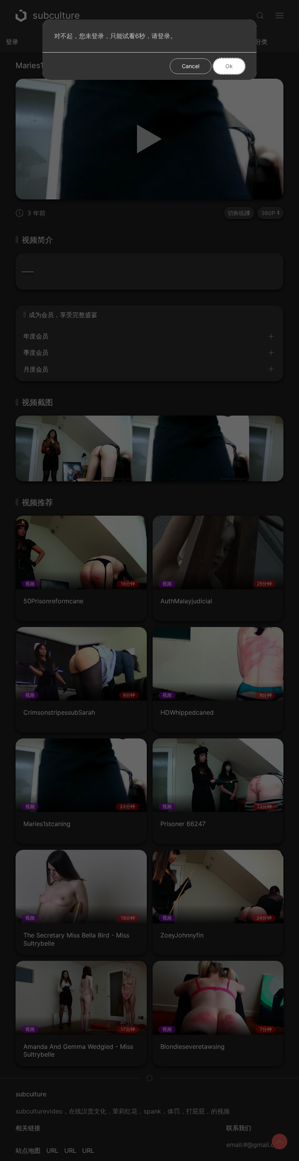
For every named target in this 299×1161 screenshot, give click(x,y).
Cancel (190, 66)
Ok (229, 66)
